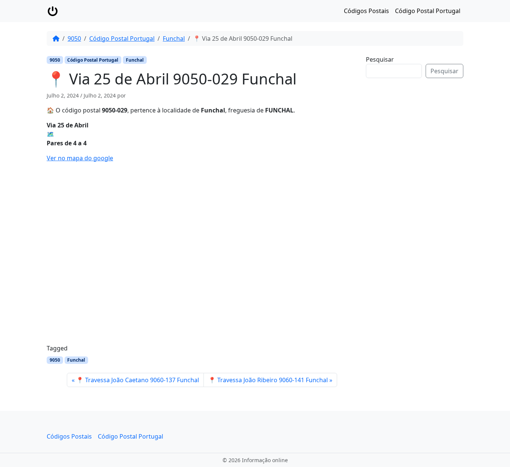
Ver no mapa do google (80, 158)
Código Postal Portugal (427, 11)
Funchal (174, 38)
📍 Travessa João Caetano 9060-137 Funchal (137, 380)
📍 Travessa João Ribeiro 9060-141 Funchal (268, 380)
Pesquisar (380, 59)
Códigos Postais (366, 11)
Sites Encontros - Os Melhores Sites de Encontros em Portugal (420, 199)
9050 (74, 38)
